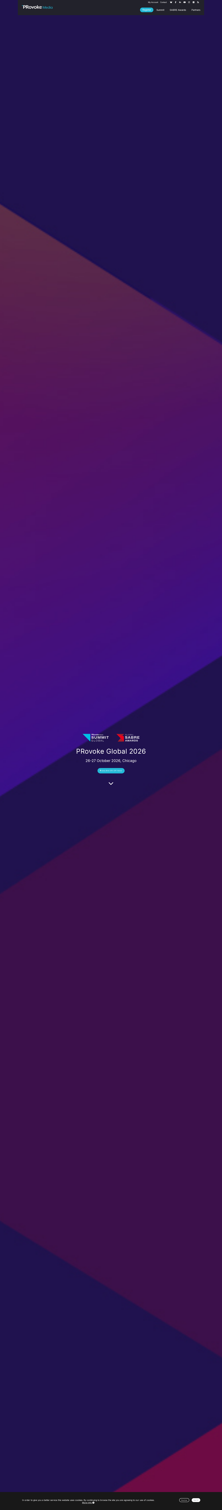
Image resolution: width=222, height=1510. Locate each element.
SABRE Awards (178, 10)
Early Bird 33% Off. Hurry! (111, 771)
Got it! (196, 1500)
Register (146, 9)
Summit (160, 10)
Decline (184, 1500)
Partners (195, 10)
